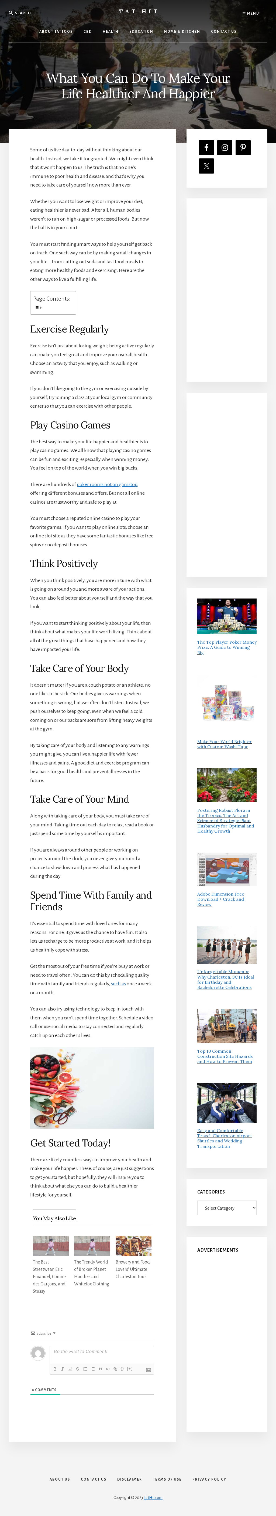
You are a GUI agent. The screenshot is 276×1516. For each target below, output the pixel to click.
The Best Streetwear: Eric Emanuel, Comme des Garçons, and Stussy (50, 1277)
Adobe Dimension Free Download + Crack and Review (220, 899)
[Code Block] (108, 1369)
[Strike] (77, 1369)
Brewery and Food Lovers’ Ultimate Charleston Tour (133, 1269)
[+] (130, 1369)
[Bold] (55, 1369)
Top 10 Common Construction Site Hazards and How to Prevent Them (225, 1056)
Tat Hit (139, 11)
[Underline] (70, 1369)
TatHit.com (153, 1497)
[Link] (115, 1369)
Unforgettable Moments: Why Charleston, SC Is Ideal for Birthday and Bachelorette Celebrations (225, 979)
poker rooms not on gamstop (107, 484)
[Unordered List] (92, 1369)
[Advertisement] (227, 290)
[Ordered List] (85, 1369)
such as (118, 983)
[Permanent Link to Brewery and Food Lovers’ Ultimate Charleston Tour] (133, 1240)
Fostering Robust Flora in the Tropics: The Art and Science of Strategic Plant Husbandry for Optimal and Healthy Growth (225, 820)
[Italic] (62, 1369)
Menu (252, 13)
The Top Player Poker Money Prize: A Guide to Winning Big (227, 647)
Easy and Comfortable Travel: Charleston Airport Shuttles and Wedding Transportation (224, 1138)
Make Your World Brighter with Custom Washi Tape (224, 744)
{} (122, 1369)
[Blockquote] (100, 1369)
